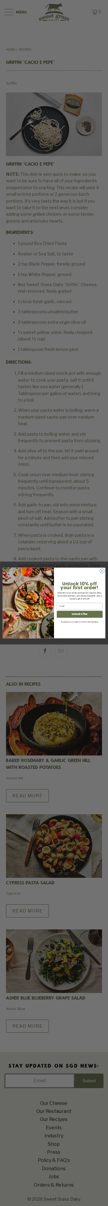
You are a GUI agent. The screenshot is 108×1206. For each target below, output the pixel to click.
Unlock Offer (79, 614)
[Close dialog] (102, 571)
